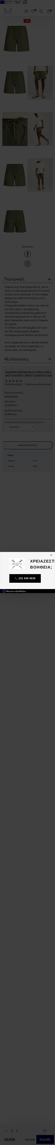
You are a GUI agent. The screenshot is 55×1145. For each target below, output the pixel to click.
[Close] (51, 555)
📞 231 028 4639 (25, 578)
